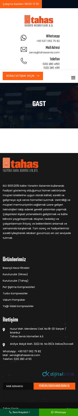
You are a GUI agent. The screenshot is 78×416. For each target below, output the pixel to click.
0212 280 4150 (51, 64)
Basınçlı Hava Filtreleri (16, 268)
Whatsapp (60, 412)
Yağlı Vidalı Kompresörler (18, 306)
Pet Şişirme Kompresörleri (19, 287)
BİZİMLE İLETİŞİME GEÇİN (20, 76)
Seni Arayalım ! (21, 412)
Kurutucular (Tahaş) (15, 280)
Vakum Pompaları (14, 300)
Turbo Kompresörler (15, 293)
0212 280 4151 (52, 68)
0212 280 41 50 (23, 359)
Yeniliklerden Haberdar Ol (54, 386)
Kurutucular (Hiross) (15, 274)
